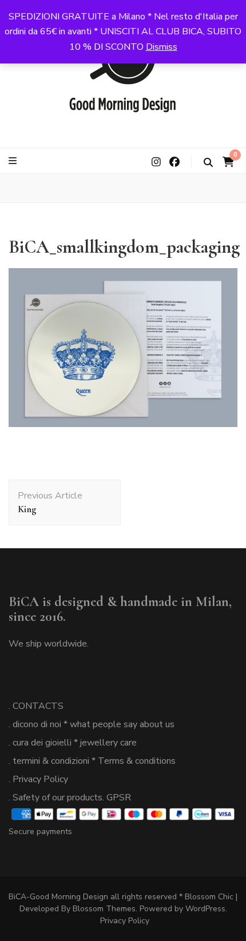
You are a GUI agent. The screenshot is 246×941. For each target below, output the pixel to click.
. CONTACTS (36, 706)
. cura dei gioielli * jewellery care (73, 742)
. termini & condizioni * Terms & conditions (92, 761)
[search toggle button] (208, 163)
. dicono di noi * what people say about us (91, 724)
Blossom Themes (104, 908)
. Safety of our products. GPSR (70, 797)
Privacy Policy (124, 920)
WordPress (205, 908)
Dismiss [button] (161, 47)
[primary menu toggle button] (14, 161)
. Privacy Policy (38, 779)
